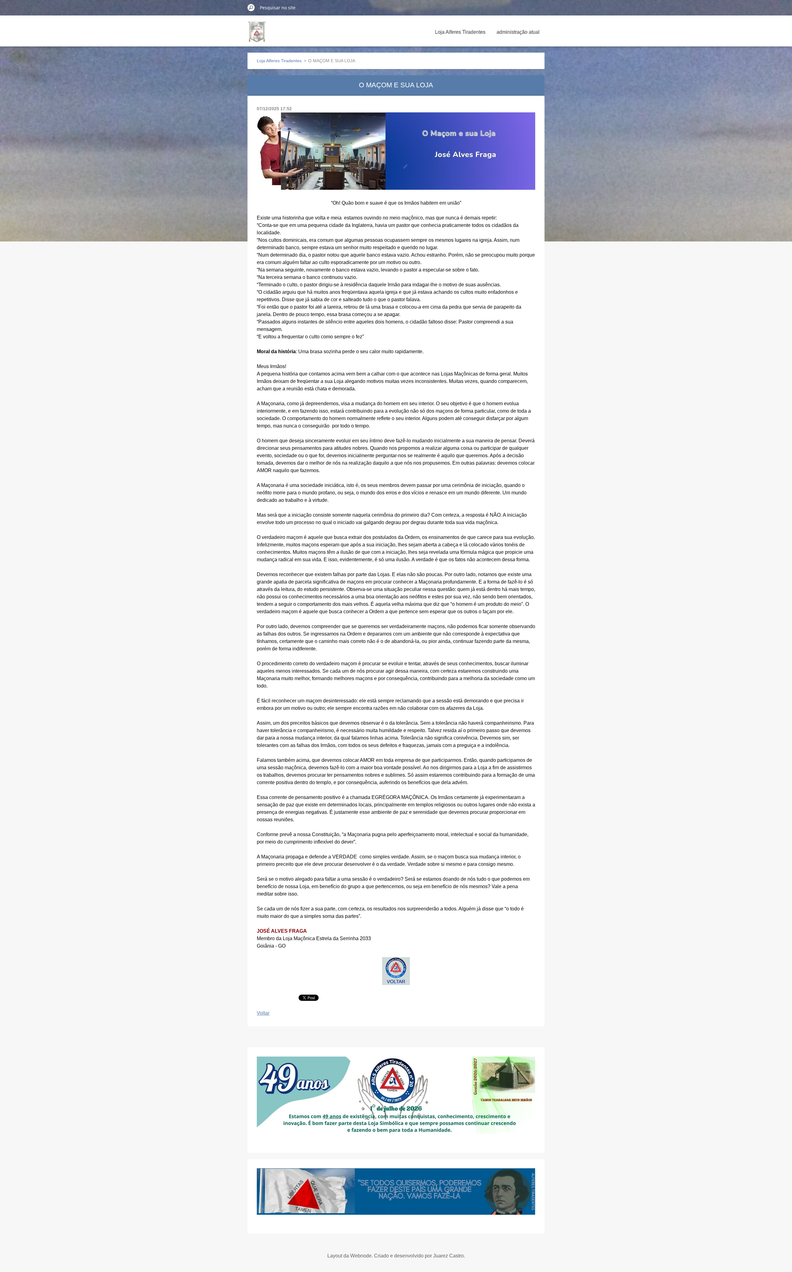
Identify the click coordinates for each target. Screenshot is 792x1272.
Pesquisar (251, 7)
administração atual (518, 32)
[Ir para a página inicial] (257, 35)
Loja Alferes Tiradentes (460, 32)
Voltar (263, 1013)
